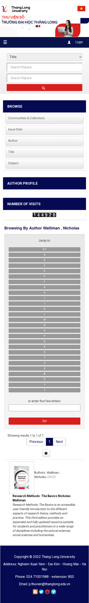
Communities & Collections (26, 118)
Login (79, 42)
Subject (13, 163)
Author (13, 140)
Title (11, 152)
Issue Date (15, 129)
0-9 (44, 249)
